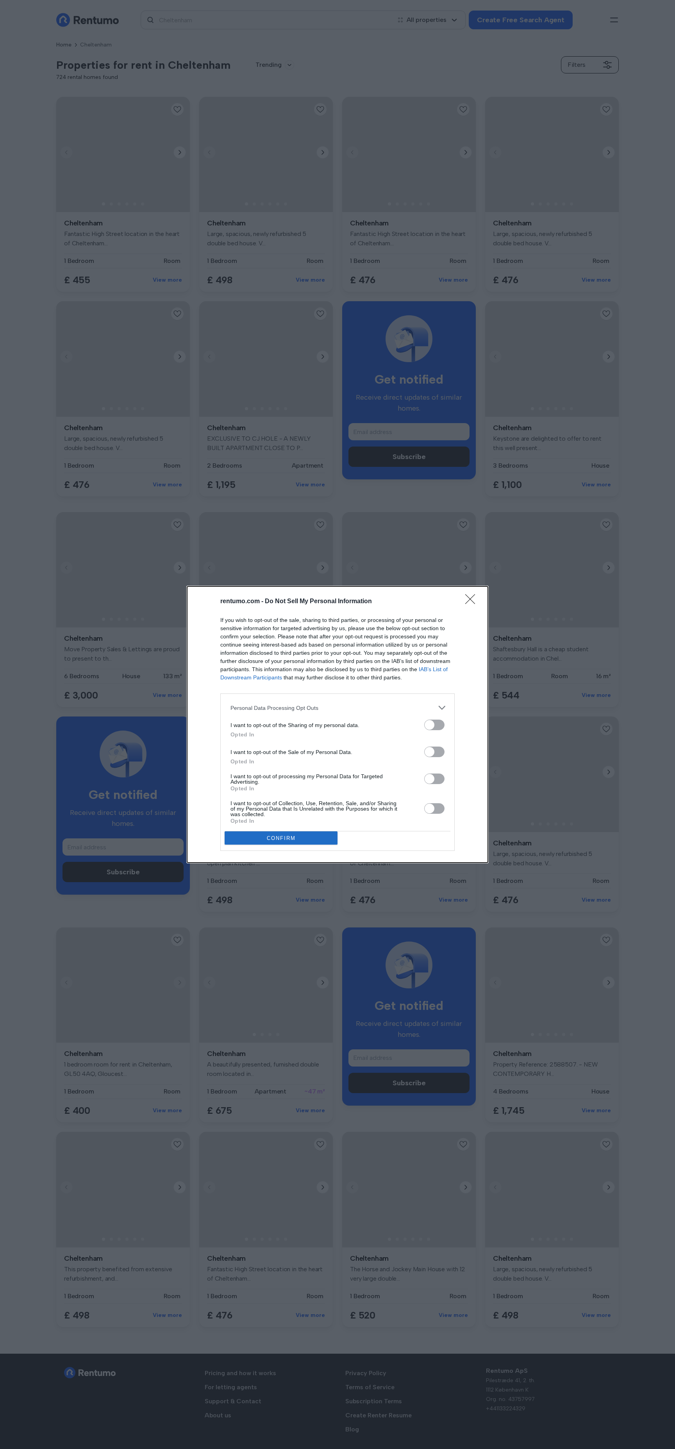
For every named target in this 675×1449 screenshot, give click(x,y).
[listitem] (337, 708)
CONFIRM (281, 838)
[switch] (434, 725)
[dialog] (337, 724)
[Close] (472, 601)
